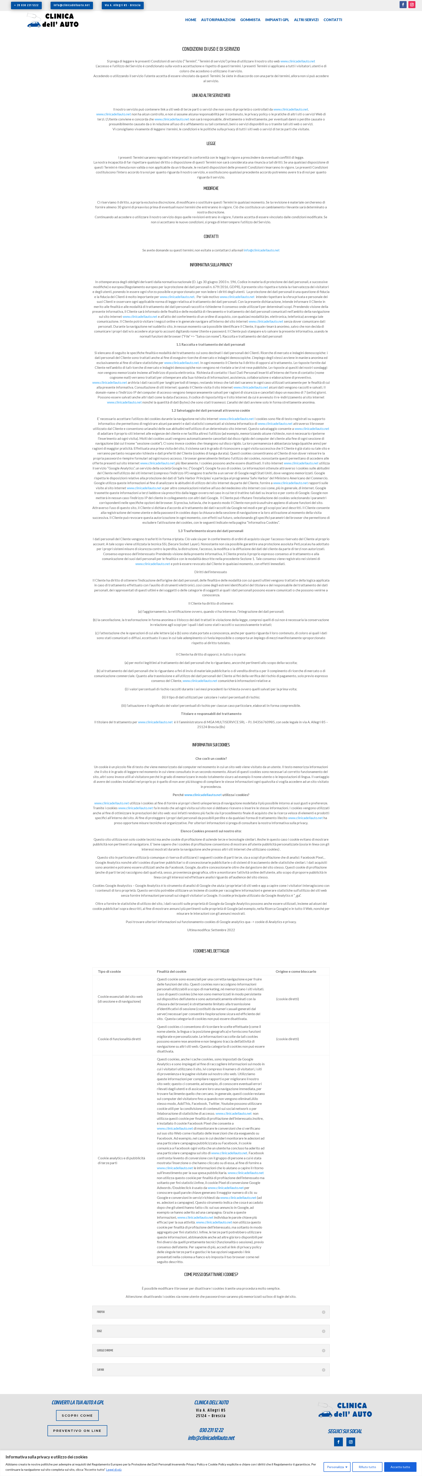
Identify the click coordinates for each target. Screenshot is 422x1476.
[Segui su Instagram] (411, 4)
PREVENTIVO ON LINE (77, 1431)
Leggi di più (114, 1469)
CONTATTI (333, 20)
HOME (190, 20)
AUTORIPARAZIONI (218, 20)
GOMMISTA (250, 20)
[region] (211, 1463)
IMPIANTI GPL (277, 20)
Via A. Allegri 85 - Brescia (123, 5)
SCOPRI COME (77, 1415)
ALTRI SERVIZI (306, 20)
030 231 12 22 (211, 1430)
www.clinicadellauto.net (297, 61)
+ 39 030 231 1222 (26, 5)
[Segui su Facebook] (403, 4)
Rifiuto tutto (367, 1467)
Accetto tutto (400, 1467)
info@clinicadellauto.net (72, 5)
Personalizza (335, 1467)
